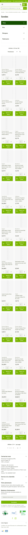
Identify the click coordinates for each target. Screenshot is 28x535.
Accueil (2, 12)
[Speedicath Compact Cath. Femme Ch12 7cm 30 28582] (7, 189)
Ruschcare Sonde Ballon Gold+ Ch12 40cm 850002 (19, 167)
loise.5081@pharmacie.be (11, 466)
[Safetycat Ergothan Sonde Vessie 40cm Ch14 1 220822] (21, 189)
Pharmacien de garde (6, 486)
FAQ (2, 479)
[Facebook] (12, 518)
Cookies (24, 525)
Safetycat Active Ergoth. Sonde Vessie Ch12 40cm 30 (6, 425)
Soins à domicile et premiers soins (13, 12)
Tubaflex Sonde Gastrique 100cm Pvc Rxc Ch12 (20, 297)
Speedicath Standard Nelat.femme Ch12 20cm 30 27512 (7, 360)
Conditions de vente (5, 525)
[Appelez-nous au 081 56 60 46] (20, 4)
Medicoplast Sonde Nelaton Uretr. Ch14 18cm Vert (6, 167)
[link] (8, 448)
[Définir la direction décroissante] (20, 51)
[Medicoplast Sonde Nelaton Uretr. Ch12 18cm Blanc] (21, 124)
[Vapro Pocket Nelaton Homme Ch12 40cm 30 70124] (7, 254)
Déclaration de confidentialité (16, 525)
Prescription (14, 486)
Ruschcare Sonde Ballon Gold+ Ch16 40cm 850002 (19, 360)
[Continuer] (20, 448)
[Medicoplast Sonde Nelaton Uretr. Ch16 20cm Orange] (7, 221)
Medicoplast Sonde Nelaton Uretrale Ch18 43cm (20, 263)
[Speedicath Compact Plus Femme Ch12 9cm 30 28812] (21, 415)
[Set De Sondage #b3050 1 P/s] (21, 93)
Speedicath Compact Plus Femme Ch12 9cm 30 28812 (20, 424)
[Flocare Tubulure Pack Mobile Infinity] (7, 124)
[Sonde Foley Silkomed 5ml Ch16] (7, 382)
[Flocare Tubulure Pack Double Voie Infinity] (21, 319)
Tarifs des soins (21, 486)
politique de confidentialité (20, 506)
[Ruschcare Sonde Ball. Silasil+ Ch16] (21, 221)
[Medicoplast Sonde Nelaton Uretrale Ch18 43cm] (21, 254)
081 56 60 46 (10, 465)
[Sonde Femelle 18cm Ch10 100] (7, 286)
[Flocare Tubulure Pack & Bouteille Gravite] (7, 319)
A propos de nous (5, 485)
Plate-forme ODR (5, 527)
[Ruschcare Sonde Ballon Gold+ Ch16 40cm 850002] (21, 350)
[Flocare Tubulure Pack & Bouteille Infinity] (21, 62)
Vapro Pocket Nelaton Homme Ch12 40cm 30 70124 (7, 264)
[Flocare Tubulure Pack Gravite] (7, 93)
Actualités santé (19, 485)
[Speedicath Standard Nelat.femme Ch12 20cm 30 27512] (7, 350)
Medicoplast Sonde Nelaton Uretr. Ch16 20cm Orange (6, 232)
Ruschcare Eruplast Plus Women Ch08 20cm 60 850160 (20, 393)
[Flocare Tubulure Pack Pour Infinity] (7, 62)
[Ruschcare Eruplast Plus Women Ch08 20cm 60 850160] (21, 382)
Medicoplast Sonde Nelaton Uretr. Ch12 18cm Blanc (19, 134)
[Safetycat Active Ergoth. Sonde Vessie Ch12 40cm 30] (7, 415)
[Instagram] (15, 518)
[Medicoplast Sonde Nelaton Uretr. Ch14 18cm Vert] (7, 156)
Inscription (14, 502)
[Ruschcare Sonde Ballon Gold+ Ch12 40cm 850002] (21, 156)
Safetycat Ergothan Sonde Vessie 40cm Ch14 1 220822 (20, 199)
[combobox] (12, 8)
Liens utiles (12, 485)
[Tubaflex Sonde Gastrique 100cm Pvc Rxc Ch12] (21, 286)
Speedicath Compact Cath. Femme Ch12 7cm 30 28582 (7, 199)
